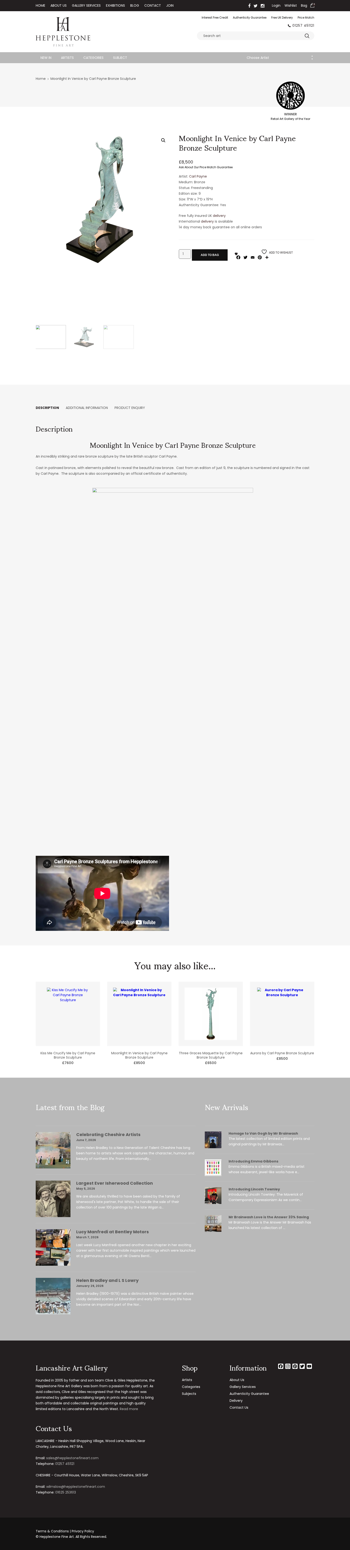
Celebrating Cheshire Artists (108, 1134)
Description (47, 407)
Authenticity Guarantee (249, 17)
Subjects (189, 1393)
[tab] (47, 407)
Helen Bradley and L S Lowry (107, 1280)
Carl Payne (198, 176)
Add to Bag (210, 255)
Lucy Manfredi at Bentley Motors (112, 1232)
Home (40, 5)
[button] (163, 140)
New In (45, 57)
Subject (120, 57)
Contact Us (239, 1407)
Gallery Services (86, 5)
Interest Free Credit (215, 17)
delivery (219, 215)
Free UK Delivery (282, 17)
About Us (58, 5)
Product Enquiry (130, 407)
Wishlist (291, 5)
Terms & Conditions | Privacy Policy (65, 1531)
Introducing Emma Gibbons (253, 1161)
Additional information (87, 407)
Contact (152, 5)
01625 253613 (65, 1492)
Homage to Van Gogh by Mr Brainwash (263, 1133)
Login (276, 5)
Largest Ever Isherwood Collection (114, 1183)
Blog (134, 5)
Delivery (236, 1400)
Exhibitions (115, 5)
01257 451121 (303, 25)
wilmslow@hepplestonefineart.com (75, 1486)
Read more (129, 1409)
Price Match (306, 17)
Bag (304, 5)
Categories (93, 57)
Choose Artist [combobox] (258, 57)
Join (170, 5)
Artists (67, 57)
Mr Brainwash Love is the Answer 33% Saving (269, 1217)
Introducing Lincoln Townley (254, 1189)
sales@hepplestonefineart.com (72, 1458)
